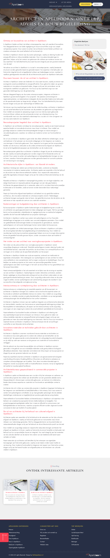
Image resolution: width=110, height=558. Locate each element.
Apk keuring (75, 536)
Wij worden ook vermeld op (48, 533)
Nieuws (52, 2)
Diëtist (73, 530)
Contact (42, 542)
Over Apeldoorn (13, 539)
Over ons (43, 530)
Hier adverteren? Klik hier (82, 45)
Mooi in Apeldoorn (14, 542)
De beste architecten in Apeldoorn (15, 492)
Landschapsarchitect (77, 533)
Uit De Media (66, 2)
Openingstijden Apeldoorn (60, 6)
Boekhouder (75, 539)
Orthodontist (75, 545)
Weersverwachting (14, 533)
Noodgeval (12, 536)
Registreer (43, 536)
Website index (44, 545)
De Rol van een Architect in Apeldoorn (42, 492)
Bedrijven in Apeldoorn (16, 545)
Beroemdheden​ (44, 539)
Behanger (74, 542)
